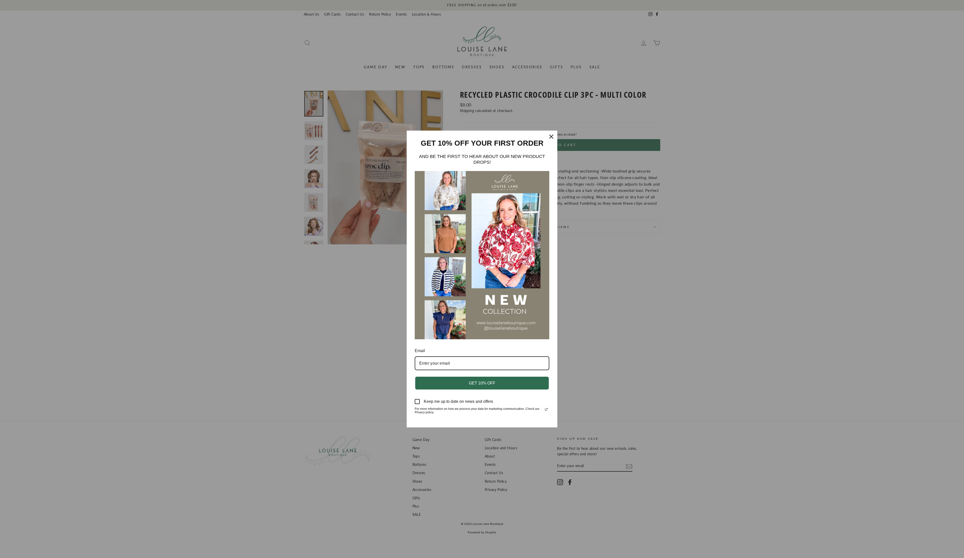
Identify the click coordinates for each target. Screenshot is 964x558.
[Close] (551, 137)
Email (420, 351)
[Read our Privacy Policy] (546, 409)
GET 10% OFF (482, 383)
